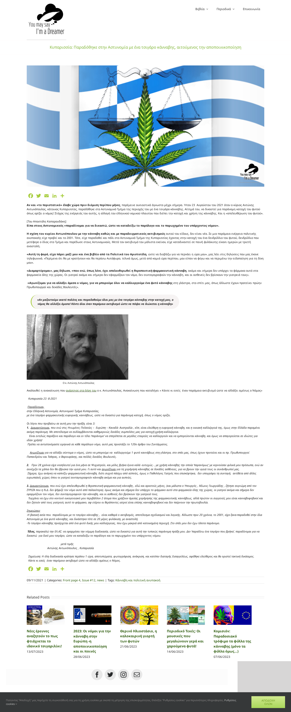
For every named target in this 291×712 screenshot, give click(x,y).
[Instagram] (123, 674)
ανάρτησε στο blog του (81, 390)
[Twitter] (110, 674)
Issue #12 (88, 580)
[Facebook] (97, 674)
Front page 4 (71, 580)
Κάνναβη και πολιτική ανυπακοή (137, 580)
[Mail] (136, 674)
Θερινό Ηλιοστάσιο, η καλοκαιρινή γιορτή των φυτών (138, 636)
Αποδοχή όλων (268, 702)
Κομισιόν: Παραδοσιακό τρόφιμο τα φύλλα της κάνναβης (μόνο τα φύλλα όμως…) (232, 641)
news (100, 580)
